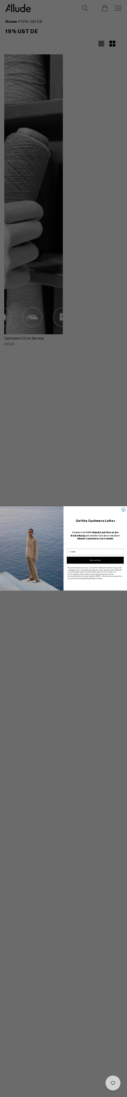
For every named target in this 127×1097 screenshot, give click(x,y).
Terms (99, 578)
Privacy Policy (90, 578)
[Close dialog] (123, 510)
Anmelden (95, 560)
